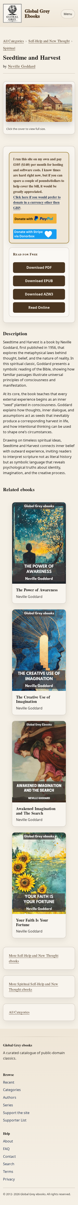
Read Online (39, 307)
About (8, 1141)
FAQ (6, 1148)
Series (8, 1105)
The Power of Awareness (37, 590)
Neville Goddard (21, 66)
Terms (8, 1171)
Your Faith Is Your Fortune (32, 922)
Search (8, 1163)
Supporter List (14, 1120)
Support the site (16, 1112)
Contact (9, 1156)
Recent (8, 1082)
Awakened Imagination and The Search (35, 811)
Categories (12, 1089)
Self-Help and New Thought (49, 40)
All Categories (13, 40)
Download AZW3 (39, 294)
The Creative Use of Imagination (33, 699)
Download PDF (39, 267)
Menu (68, 14)
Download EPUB (39, 280)
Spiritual (9, 48)
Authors (9, 1097)
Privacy (9, 1179)
